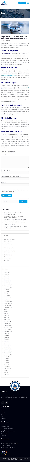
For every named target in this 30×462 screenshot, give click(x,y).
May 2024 (6, 315)
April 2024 (6, 317)
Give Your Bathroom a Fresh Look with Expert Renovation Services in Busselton (15, 220)
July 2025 (6, 289)
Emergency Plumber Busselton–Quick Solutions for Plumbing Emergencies (15, 227)
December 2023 (8, 325)
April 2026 (6, 278)
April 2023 (6, 341)
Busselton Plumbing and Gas (8, 75)
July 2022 (6, 358)
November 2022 (8, 351)
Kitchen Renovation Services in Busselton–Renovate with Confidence (14, 216)
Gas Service (7, 243)
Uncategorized (7, 258)
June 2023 (6, 337)
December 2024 (8, 301)
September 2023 (8, 331)
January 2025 (7, 299)
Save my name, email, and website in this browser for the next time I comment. (14, 190)
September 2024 (8, 307)
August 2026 (7, 272)
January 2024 (7, 323)
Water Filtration (8, 260)
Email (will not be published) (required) (11, 176)
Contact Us (3, 418)
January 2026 (7, 282)
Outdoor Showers (8, 253)
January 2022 (7, 370)
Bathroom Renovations (9, 239)
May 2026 (6, 276)
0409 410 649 (22, 2)
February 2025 (7, 297)
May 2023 (6, 339)
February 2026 (7, 280)
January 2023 (7, 347)
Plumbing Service (8, 254)
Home (2, 411)
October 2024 (7, 305)
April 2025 (6, 293)
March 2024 (7, 319)
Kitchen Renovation (8, 247)
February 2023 (7, 345)
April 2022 (6, 364)
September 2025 (8, 287)
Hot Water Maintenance (10, 245)
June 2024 (6, 313)
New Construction (5, 426)
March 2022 (7, 366)
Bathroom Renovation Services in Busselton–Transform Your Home (14, 223)
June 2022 (6, 360)
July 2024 (6, 311)
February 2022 (7, 368)
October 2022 (7, 353)
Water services (4, 433)
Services (3, 414)
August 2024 (7, 309)
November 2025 (8, 284)
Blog (2, 416)
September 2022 (8, 354)
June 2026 (6, 274)
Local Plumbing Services (10, 249)
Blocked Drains (7, 241)
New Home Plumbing (9, 251)
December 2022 (8, 349)
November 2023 (8, 327)
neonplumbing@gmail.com (9, 447)
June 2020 (6, 372)
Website (3, 182)
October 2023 (7, 329)
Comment (3, 154)
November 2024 (8, 303)
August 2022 (7, 356)
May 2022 (6, 362)
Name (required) (5, 170)
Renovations (4, 435)
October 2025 (7, 286)
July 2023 (6, 335)
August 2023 (7, 333)
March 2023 (7, 343)
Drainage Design (5, 430)
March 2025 (7, 295)
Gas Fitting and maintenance (7, 431)
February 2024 (7, 321)
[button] (28, 3)
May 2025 (6, 291)
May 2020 (6, 374)
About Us (3, 413)
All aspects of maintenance (7, 428)
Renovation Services (9, 256)
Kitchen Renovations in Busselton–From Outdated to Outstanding (13, 213)
